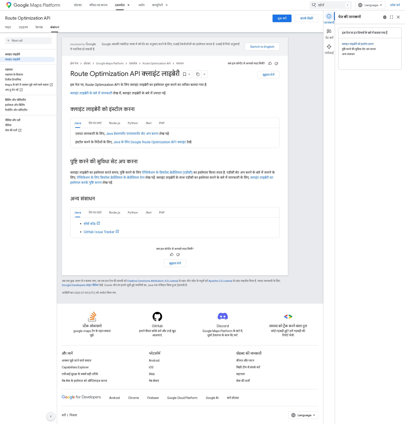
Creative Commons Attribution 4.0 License (152, 280)
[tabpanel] (174, 138)
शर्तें (64, 415)
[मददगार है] (270, 63)
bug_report (384, 17)
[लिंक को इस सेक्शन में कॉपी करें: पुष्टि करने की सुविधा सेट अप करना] (142, 162)
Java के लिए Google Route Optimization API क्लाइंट (149, 142)
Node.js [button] (114, 123)
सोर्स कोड (90, 224)
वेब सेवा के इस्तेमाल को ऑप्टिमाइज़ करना (84, 380)
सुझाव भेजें (268, 75)
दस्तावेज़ (120, 5)
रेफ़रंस (39, 27)
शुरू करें (282, 18)
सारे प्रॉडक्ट (233, 398)
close (398, 17)
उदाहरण (23, 27)
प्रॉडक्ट (78, 5)
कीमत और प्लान (245, 360)
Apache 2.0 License (220, 280)
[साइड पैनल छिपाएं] (51, 416)
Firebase (153, 398)
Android (154, 360)
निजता (73, 415)
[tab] (77, 123)
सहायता (240, 374)
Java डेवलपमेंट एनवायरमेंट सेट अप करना (132, 134)
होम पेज (74, 63)
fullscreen (391, 17)
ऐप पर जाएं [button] (95, 123)
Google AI (212, 398)
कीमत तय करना (98, 5)
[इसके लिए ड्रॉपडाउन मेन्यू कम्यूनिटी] (168, 5)
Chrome (133, 398)
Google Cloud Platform (182, 398)
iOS (151, 367)
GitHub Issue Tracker (99, 232)
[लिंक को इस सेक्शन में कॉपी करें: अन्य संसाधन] (99, 199)
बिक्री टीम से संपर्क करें (248, 367)
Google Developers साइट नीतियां (80, 285)
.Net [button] (148, 123)
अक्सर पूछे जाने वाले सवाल (76, 360)
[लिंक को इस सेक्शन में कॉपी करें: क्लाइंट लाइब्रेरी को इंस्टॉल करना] (139, 109)
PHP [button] (162, 123)
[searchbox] (28, 40)
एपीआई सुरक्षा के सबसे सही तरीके (80, 374)
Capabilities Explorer (75, 367)
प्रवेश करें (395, 5)
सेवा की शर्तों (243, 380)
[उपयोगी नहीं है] (276, 63)
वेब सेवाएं (154, 380)
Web (152, 374)
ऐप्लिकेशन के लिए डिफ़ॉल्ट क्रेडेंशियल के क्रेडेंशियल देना (110, 178)
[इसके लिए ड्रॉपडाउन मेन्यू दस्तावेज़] (130, 5)
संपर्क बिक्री (306, 18)
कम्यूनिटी (157, 5)
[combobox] (331, 5)
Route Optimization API (27, 18)
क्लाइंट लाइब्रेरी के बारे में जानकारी (91, 93)
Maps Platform (45, 5)
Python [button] (133, 123)
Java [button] (77, 123)
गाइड (8, 27)
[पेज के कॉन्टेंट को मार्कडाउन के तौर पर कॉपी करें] (198, 74)
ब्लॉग (141, 5)
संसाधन (54, 27)
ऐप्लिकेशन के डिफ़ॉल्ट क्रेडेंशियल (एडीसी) (167, 172)
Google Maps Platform (110, 63)
